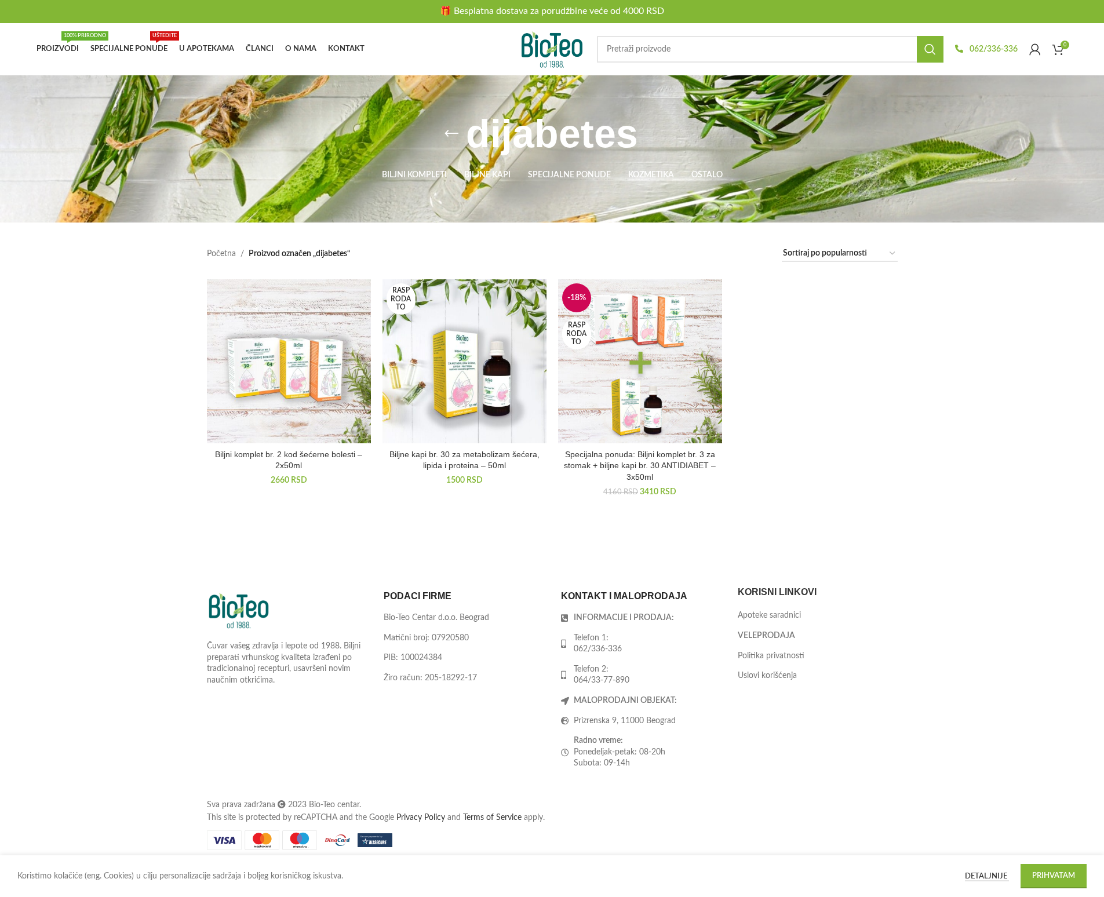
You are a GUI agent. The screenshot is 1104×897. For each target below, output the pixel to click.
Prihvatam (1053, 876)
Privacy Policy (420, 818)
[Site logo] (552, 49)
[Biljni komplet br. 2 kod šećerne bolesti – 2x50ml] (289, 361)
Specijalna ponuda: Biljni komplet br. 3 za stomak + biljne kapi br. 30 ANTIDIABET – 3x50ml (640, 466)
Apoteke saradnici (769, 615)
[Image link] (239, 610)
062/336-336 (993, 49)
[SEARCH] (930, 49)
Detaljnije (987, 876)
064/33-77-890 (601, 680)
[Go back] (451, 133)
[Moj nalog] (1035, 49)
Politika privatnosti (771, 656)
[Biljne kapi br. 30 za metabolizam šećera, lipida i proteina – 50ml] (464, 361)
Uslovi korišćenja (767, 676)
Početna (221, 254)
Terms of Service (492, 818)
